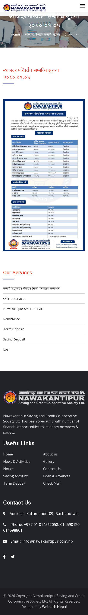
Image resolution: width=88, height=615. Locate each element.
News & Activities (16, 461)
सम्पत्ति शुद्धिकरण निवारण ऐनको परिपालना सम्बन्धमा (31, 288)
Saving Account (15, 476)
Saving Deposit (14, 339)
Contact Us (52, 468)
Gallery (48, 461)
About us (50, 454)
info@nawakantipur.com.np (47, 541)
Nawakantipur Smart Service (23, 308)
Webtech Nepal (54, 606)
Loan (6, 349)
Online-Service (13, 298)
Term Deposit (13, 329)
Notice (8, 468)
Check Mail (51, 483)
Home (15, 34)
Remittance (11, 319)
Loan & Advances (56, 476)
